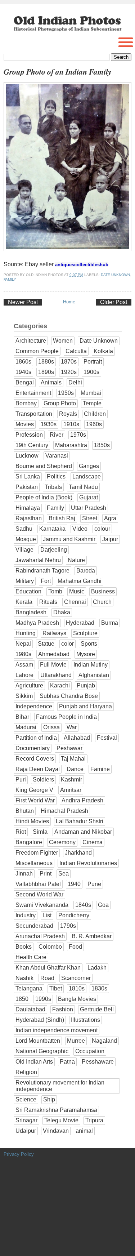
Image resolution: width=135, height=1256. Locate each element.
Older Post (113, 302)
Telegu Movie (61, 1120)
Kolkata (103, 351)
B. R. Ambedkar (92, 936)
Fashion (62, 1009)
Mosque (25, 539)
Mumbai (91, 393)
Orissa (51, 727)
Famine (100, 769)
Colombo (50, 947)
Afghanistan (93, 675)
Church (102, 602)
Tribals (53, 487)
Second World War (39, 894)
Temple (92, 403)
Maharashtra (71, 445)
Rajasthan (28, 518)
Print (45, 873)
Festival (107, 738)
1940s (23, 372)
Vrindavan (56, 1131)
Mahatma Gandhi (80, 581)
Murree (76, 1041)
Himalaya (27, 508)
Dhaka (61, 612)
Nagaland (104, 1041)
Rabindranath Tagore (42, 570)
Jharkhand (78, 853)
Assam (24, 665)
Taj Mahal (73, 759)
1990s (43, 999)
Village (24, 550)
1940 (74, 884)
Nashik (24, 978)
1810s (77, 988)
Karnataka (52, 529)
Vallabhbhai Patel (38, 884)
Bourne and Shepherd (43, 466)
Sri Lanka (27, 476)
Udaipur (25, 1131)
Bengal (24, 382)
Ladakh (97, 968)
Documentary (32, 748)
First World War (35, 800)
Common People (37, 351)
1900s (91, 372)
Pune (94, 884)
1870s (69, 361)
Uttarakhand (56, 675)
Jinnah (24, 873)
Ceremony (62, 842)
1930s (49, 424)
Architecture (30, 341)
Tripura (94, 1120)
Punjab (86, 685)
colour (102, 529)
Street (89, 518)
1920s (69, 372)
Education (28, 591)
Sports (89, 644)
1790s (68, 926)
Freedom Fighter (36, 853)
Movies (24, 424)
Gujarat (88, 497)
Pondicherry (73, 915)
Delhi (75, 382)
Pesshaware (98, 1062)
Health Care (30, 957)
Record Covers (34, 759)
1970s (78, 435)
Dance (75, 769)
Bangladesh (30, 612)
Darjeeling (53, 550)
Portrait (93, 361)
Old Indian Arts (34, 1062)
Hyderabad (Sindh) (39, 1020)
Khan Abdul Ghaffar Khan (48, 968)
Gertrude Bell (97, 1009)
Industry (25, 915)
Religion (26, 1072)
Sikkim (24, 696)
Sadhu (23, 529)
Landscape (86, 476)
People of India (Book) (43, 497)
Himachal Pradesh (64, 811)
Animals (51, 382)
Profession (29, 435)
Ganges (89, 466)
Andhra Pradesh (82, 800)
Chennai (75, 602)
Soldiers (43, 779)
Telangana (28, 988)
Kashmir (71, 779)
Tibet (55, 988)
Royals (68, 414)
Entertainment (33, 393)
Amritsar (70, 790)
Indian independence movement (56, 1030)
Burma (109, 623)
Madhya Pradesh (37, 623)
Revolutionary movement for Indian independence (59, 1085)
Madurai (25, 727)
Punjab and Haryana (85, 706)
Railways (54, 633)
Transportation (33, 414)
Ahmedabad (53, 654)
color (67, 644)
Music (76, 591)
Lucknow (27, 456)
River (56, 435)
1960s (94, 424)
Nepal (23, 644)
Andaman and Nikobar (83, 832)
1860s (23, 361)
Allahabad (77, 738)
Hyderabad (80, 623)
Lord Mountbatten (37, 1041)
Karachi (60, 685)
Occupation (89, 1051)
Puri (20, 779)
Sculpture (85, 633)
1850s (102, 445)
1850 (21, 999)
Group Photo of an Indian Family (58, 71)
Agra (110, 518)
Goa (103, 905)
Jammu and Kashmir (69, 539)
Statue (46, 644)
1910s (71, 424)
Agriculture (29, 685)
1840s (83, 905)
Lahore (24, 675)
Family (10, 279)
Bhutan (24, 811)
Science (25, 1099)
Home (69, 301)
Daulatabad (30, 1009)
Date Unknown (115, 275)
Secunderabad (34, 926)
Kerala (23, 602)
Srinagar (26, 1120)
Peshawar (69, 748)
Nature (76, 560)
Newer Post (23, 302)
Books (23, 947)
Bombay (26, 403)
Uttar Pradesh (88, 508)
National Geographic (41, 1051)
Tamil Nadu (83, 487)
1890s (46, 372)
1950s (66, 393)
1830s (99, 988)
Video (79, 529)
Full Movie (53, 665)
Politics (56, 476)
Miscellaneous (34, 863)
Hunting (25, 633)
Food (75, 947)
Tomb (55, 591)
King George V (34, 790)
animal (84, 1131)
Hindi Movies (32, 821)
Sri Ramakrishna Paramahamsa (56, 1110)
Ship (49, 1099)
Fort (46, 581)
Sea (63, 873)
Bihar (22, 717)
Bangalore (28, 842)
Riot (20, 832)
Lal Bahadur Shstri (79, 821)
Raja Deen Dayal (37, 769)
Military (24, 581)
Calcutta (76, 351)
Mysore (85, 654)
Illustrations (85, 1020)
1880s (46, 361)
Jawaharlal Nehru (38, 560)
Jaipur (110, 539)
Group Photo (60, 403)
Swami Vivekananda (41, 905)
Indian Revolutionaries (88, 863)
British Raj (62, 518)
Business (103, 591)
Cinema (92, 842)
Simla (40, 832)
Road (47, 978)
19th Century (31, 445)
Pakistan (26, 487)
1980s (23, 654)
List (46, 915)
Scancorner (76, 978)
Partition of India (36, 738)
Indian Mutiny (90, 665)
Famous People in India (66, 717)
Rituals (48, 602)
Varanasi (56, 456)
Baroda (85, 570)
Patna (67, 1062)
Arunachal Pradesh (40, 936)
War (72, 727)
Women (63, 341)
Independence (33, 706)
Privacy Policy (19, 1154)
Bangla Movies (77, 999)
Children (95, 414)
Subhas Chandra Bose (69, 696)
